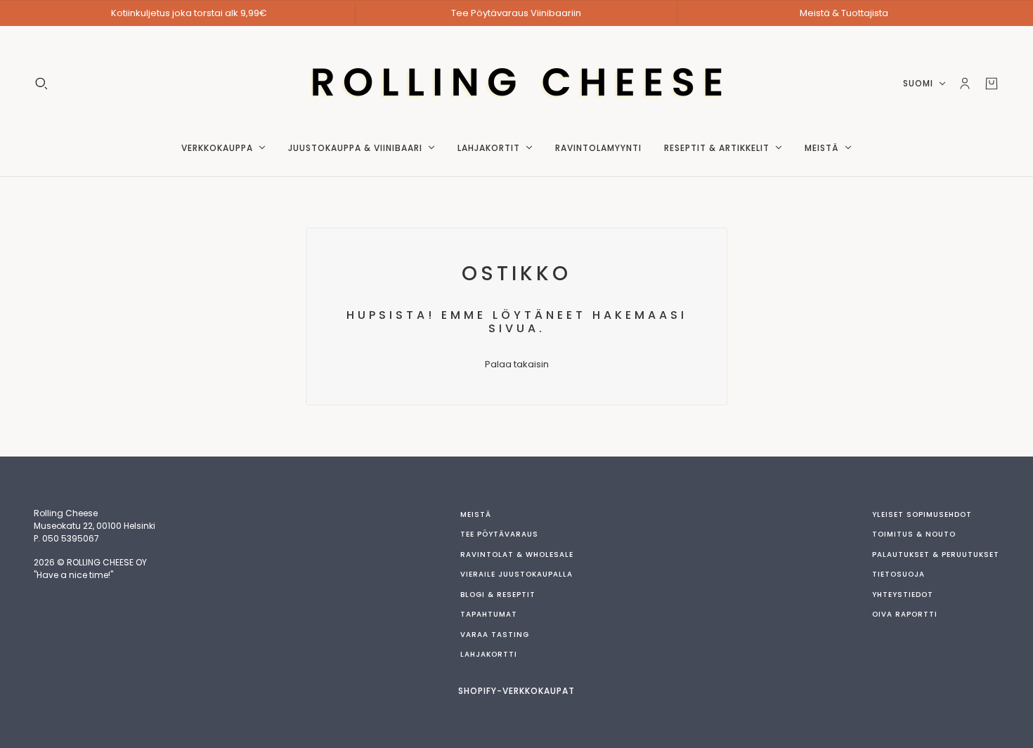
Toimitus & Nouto (914, 534)
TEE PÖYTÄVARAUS (499, 534)
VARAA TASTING (494, 634)
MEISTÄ (475, 514)
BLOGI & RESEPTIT (497, 594)
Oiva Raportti (904, 614)
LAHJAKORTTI (488, 654)
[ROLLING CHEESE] (516, 83)
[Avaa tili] (965, 83)
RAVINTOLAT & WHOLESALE (516, 554)
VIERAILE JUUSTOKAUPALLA (516, 574)
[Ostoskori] (991, 83)
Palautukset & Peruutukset (935, 554)
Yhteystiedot (902, 594)
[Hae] (41, 83)
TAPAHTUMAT (488, 614)
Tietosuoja (898, 574)
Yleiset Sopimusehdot (922, 514)
